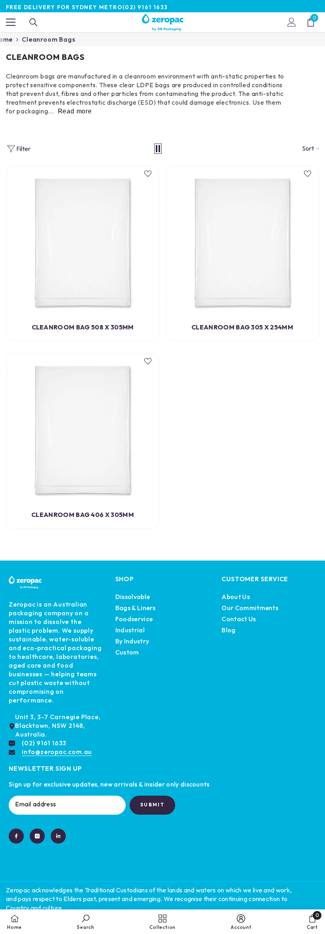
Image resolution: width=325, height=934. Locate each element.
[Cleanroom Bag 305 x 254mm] (242, 242)
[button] (158, 149)
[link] (85, 921)
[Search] (33, 22)
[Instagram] (37, 836)
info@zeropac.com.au (57, 752)
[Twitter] (58, 836)
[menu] (10, 22)
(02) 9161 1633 (145, 7)
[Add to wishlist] (148, 173)
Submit (152, 805)
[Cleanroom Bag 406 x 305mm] (82, 430)
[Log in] (291, 22)
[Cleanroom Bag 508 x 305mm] (82, 242)
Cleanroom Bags (48, 39)
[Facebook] (16, 836)
